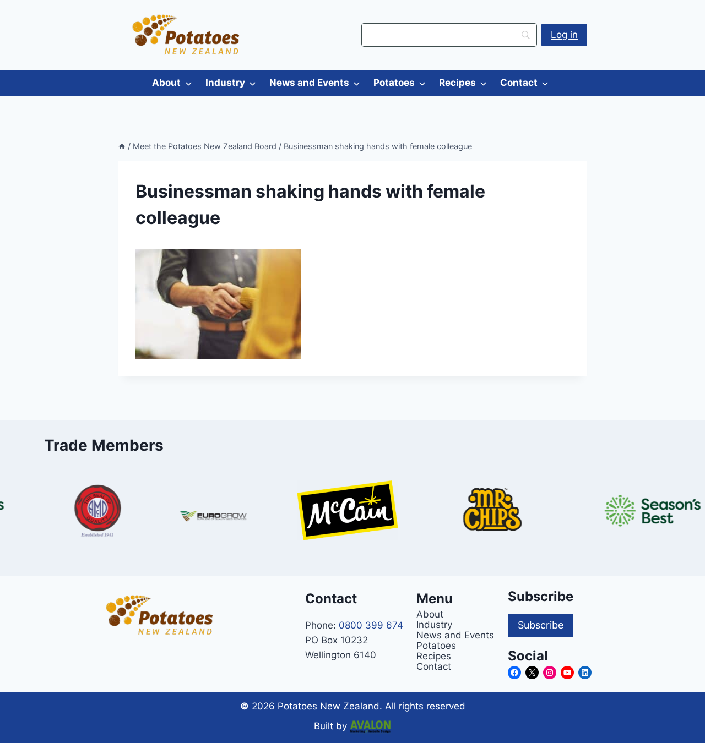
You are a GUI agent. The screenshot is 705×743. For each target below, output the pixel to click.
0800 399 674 (371, 625)
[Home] (122, 146)
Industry (225, 82)
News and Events (309, 82)
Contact (519, 82)
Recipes (457, 82)
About (166, 82)
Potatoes (394, 82)
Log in (564, 34)
